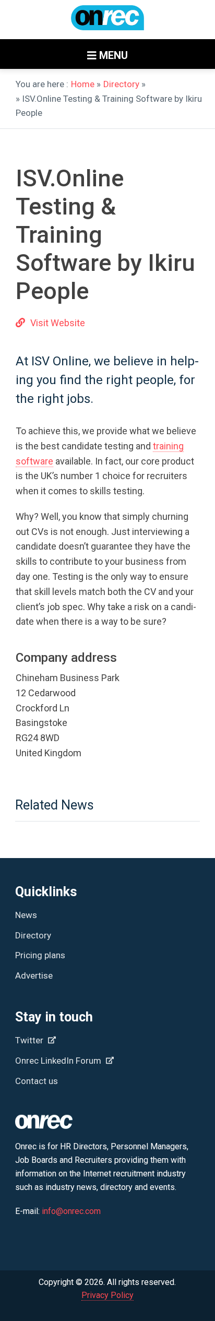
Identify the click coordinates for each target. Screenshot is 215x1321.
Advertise (34, 975)
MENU (112, 55)
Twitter (30, 1040)
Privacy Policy (107, 1295)
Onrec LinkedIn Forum (59, 1060)
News (26, 915)
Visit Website (57, 322)
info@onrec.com (71, 1211)
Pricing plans (40, 955)
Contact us (36, 1081)
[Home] (107, 22)
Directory (121, 84)
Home (82, 84)
